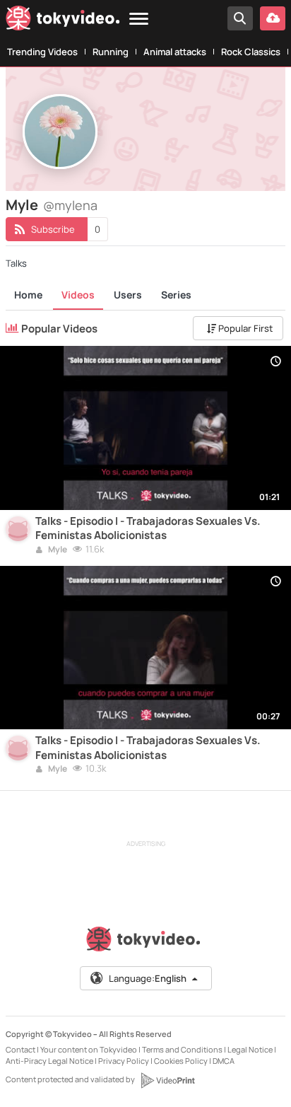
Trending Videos (42, 51)
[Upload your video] (272, 18)
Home (28, 294)
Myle (57, 550)
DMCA (223, 1060)
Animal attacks (174, 51)
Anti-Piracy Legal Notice (49, 1060)
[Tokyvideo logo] (63, 21)
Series (176, 294)
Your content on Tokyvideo (88, 1049)
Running (111, 51)
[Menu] (139, 19)
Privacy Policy (123, 1060)
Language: (147, 978)
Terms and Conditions (182, 1049)
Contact (20, 1049)
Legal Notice (250, 1049)
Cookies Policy (181, 1060)
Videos (78, 294)
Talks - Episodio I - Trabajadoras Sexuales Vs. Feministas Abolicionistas (148, 528)
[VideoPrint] (167, 1080)
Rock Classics (250, 51)
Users (128, 294)
